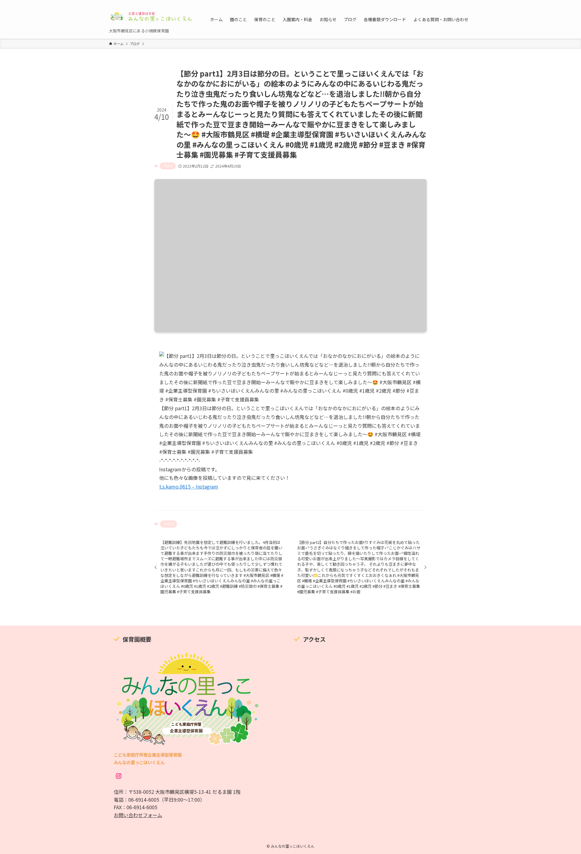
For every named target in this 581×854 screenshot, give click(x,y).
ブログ (168, 165)
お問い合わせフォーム (138, 815)
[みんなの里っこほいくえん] (151, 16)
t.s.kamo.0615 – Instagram (188, 486)
